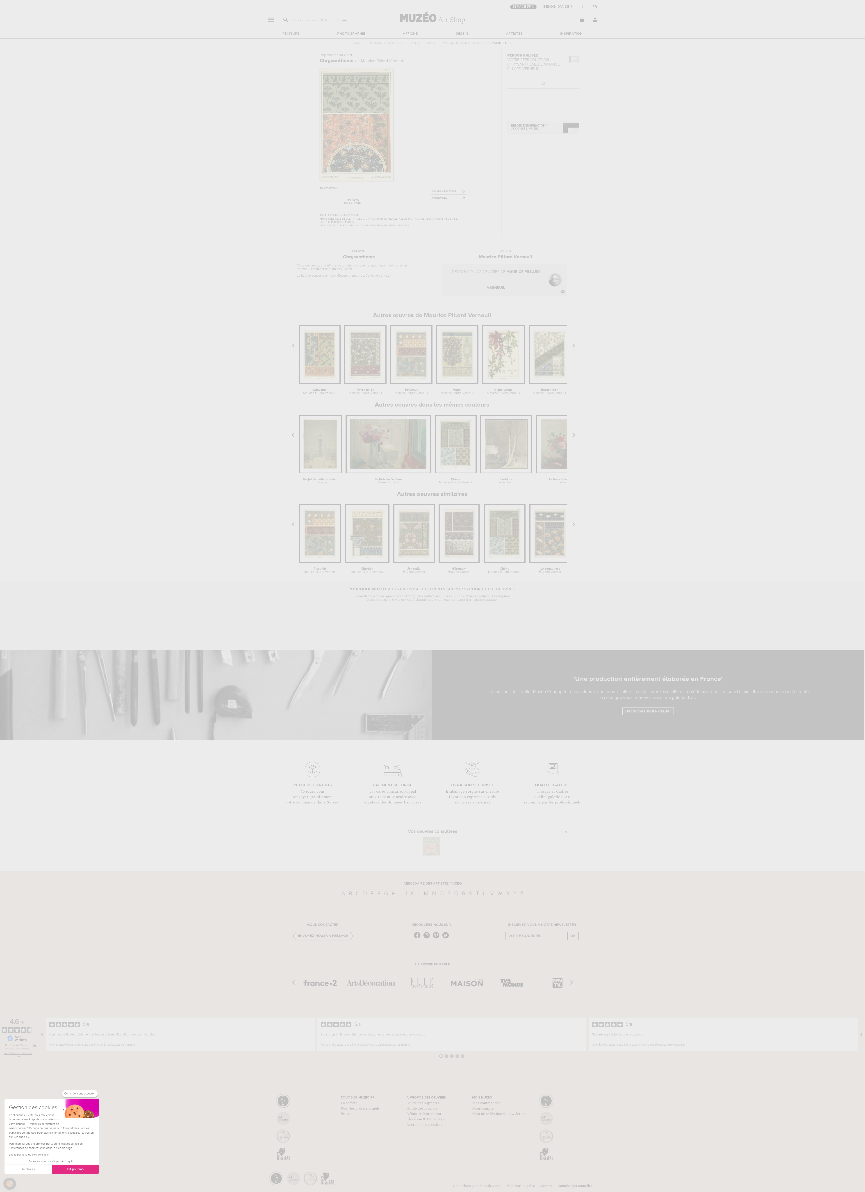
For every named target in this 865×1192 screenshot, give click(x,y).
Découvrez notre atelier (648, 711)
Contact (546, 1185)
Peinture (291, 33)
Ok (573, 936)
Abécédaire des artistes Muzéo (432, 883)
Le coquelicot (550, 570)
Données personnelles (574, 1185)
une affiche (329, 265)
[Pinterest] (437, 938)
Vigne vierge (503, 391)
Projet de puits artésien (320, 481)
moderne (363, 265)
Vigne (457, 391)
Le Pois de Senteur (388, 481)
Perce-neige (365, 391)
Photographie (351, 33)
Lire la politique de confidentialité (29, 1154)
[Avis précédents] (42, 1034)
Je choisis (28, 1169)
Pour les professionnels (360, 1108)
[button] (9, 1184)
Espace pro (523, 6)
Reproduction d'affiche (385, 43)
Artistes (514, 33)
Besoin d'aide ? (557, 6)
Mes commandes (486, 1103)
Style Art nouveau (423, 43)
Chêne (455, 481)
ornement (317, 269)
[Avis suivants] (861, 1034)
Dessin (461, 33)
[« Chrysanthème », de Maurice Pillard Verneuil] (431, 846)
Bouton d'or (549, 391)
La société (349, 1103)
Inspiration (571, 33)
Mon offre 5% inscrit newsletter (498, 1114)
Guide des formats (421, 1108)
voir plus (149, 1034)
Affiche (410, 33)
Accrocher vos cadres (424, 1125)
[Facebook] (418, 938)
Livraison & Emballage (425, 1119)
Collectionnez (444, 191)
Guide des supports (422, 1103)
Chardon (367, 570)
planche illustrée (340, 269)
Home (357, 43)
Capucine (319, 391)
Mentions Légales (520, 1185)
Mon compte (483, 1108)
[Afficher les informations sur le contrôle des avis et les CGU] (34, 1046)
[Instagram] (427, 938)
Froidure (506, 481)
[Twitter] (446, 938)
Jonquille (414, 570)
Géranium (459, 570)
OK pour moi (75, 1169)
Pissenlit (411, 391)
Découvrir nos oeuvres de (496, 280)
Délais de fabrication (423, 1114)
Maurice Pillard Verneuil (462, 43)
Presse (346, 1114)
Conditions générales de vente (477, 1185)
